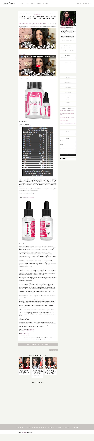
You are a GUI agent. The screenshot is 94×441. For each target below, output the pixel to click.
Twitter (46, 339)
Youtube (35, 339)
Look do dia (68, 92)
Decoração (68, 87)
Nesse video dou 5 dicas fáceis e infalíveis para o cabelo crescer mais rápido (33, 23)
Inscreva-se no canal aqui (24, 333)
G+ (38, 344)
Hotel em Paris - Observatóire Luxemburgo (67, 117)
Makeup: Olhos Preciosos (64, 120)
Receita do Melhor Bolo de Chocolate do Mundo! (68, 123)
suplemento (27, 24)
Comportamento (68, 82)
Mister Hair (22, 27)
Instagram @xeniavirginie (24, 334)
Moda (68, 97)
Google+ (49, 339)
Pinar (42, 344)
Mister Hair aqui (31, 193)
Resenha (36, 14)
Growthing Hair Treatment (37, 26)
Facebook (42, 339)
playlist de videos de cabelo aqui (28, 197)
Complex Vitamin (33, 24)
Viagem (68, 102)
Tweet (28, 344)
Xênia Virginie (62, 27)
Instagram (38, 339)
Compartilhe (33, 344)
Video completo (22, 54)
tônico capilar (29, 26)
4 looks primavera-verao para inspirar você (66, 110)
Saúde (40, 14)
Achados (68, 77)
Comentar (47, 344)
